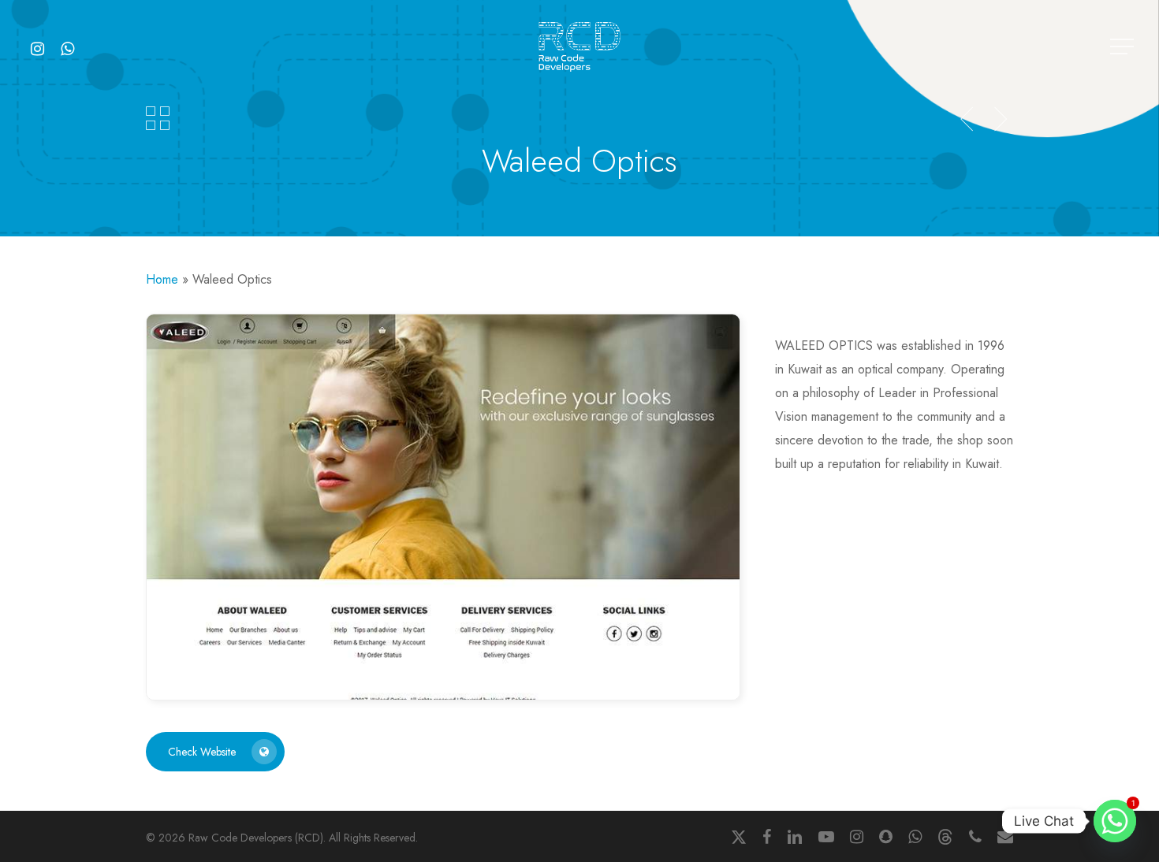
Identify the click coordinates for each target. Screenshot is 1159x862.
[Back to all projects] (158, 118)
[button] (1123, 47)
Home (162, 279)
